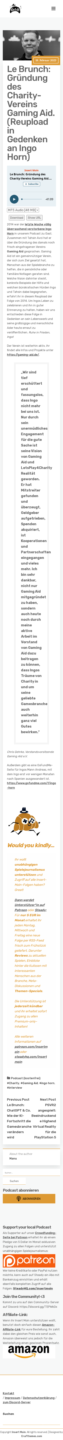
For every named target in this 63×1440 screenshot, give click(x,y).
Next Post (48, 1099)
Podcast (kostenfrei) (25, 1078)
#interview (14, 1087)
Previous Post (18, 1099)
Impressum (12, 1398)
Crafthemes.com (31, 1436)
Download (16, 217)
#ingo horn (46, 1083)
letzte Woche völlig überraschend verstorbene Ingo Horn (29, 229)
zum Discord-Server (17, 1402)
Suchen (8, 1414)
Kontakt (8, 1393)
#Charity (13, 1083)
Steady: (40, 910)
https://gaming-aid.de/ (23, 354)
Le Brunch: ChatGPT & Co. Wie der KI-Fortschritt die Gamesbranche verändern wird (19, 1121)
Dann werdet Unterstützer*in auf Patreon (29, 905)
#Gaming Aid (29, 1083)
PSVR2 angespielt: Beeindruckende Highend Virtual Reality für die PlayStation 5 (43, 1121)
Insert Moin (19, 1432)
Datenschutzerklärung (39, 1398)
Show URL (34, 217)
